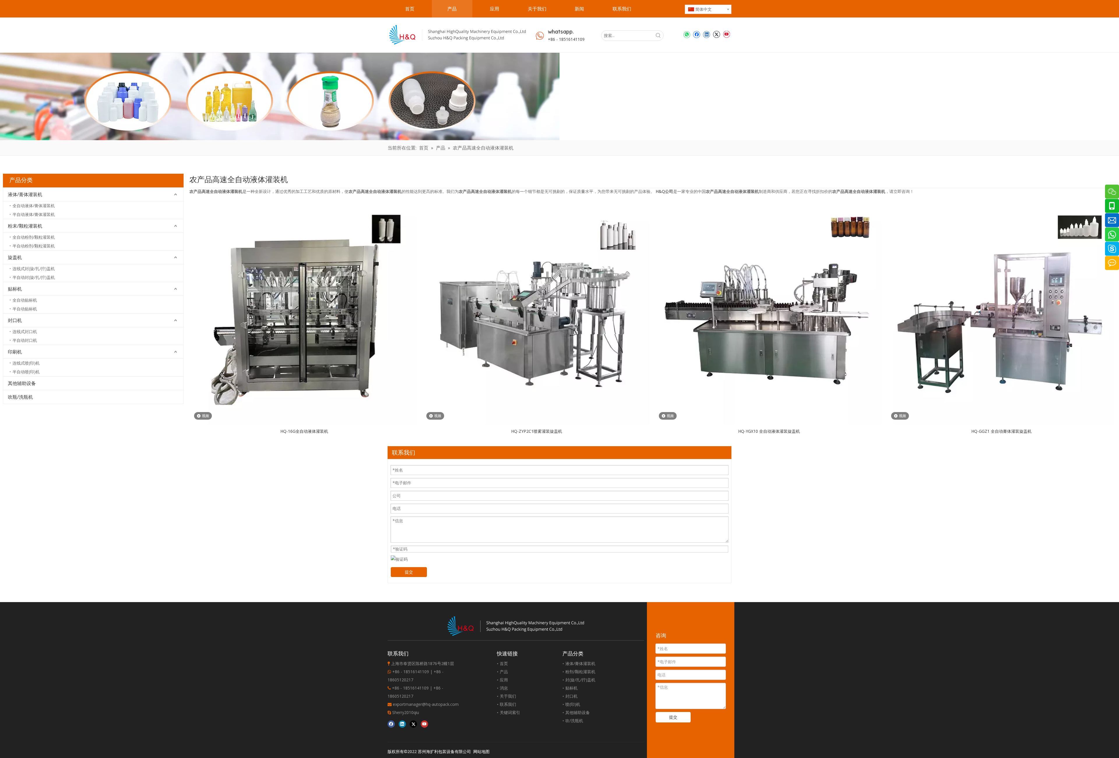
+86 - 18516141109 (566, 39)
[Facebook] (696, 34)
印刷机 (15, 352)
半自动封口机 (25, 340)
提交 (409, 572)
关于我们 (508, 696)
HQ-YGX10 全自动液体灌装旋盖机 (769, 431)
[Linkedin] (706, 34)
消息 (504, 688)
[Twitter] (716, 34)
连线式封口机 (25, 331)
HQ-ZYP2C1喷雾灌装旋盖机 (536, 431)
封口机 (15, 320)
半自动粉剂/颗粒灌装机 (34, 246)
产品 (504, 671)
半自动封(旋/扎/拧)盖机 (34, 277)
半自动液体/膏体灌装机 (34, 214)
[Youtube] (726, 34)
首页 (504, 663)
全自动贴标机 (25, 300)
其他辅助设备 (22, 383)
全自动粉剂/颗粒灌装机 (34, 237)
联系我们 (508, 704)
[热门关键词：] (658, 36)
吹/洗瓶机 (574, 720)
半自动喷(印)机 (26, 371)
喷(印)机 (572, 704)
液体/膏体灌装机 (25, 194)
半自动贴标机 (25, 309)
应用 (504, 680)
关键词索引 (510, 712)
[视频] (304, 312)
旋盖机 (15, 257)
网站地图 (481, 751)
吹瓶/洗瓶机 (20, 397)
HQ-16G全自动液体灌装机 (304, 431)
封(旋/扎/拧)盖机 (580, 680)
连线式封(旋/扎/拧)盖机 (34, 268)
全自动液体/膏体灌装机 (34, 205)
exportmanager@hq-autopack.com (426, 704)
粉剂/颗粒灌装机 (580, 671)
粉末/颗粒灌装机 (25, 226)
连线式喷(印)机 (26, 363)
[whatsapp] (686, 34)
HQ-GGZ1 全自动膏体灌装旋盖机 (1001, 431)
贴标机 (15, 289)
